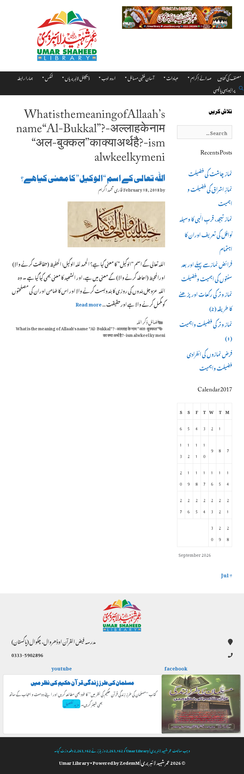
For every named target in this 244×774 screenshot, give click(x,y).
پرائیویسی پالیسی (224, 89)
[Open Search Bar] (241, 87)
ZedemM (130, 761)
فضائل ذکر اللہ (148, 321)
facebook (176, 667)
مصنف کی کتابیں (229, 77)
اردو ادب (108, 77)
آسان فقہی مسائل (141, 77)
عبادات (172, 77)
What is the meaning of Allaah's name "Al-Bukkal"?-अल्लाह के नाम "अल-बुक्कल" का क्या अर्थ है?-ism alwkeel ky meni (90, 331)
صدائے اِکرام (201, 77)
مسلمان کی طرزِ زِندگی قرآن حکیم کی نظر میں (82, 683)
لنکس (49, 77)
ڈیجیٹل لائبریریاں (77, 77)
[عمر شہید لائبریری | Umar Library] (67, 34)
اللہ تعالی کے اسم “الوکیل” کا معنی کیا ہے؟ (93, 178)
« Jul (226, 574)
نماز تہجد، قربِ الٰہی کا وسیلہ (205, 218)
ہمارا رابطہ (25, 77)
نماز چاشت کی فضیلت (210, 173)
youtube (61, 667)
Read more (88, 303)
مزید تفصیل (71, 703)
